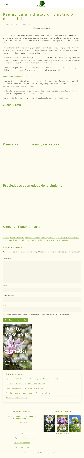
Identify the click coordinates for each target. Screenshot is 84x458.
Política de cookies (22, 447)
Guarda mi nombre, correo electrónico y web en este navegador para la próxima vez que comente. (38, 314)
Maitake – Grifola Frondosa (16, 398)
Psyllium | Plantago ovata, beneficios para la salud (25, 388)
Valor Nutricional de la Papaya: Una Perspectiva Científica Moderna (32, 379)
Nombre (6, 286)
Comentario (7, 258)
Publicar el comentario (15, 320)
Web (4, 305)
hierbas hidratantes (32, 237)
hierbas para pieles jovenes (50, 240)
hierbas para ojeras (32, 240)
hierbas (6, 237)
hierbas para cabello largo (68, 237)
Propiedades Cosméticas (21, 24)
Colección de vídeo (22, 438)
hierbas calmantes (17, 237)
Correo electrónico (10, 295)
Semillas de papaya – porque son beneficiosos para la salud (29, 393)
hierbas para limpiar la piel (13, 240)
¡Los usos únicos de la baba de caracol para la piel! (25, 383)
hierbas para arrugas (49, 237)
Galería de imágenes (22, 443)
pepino (65, 240)
